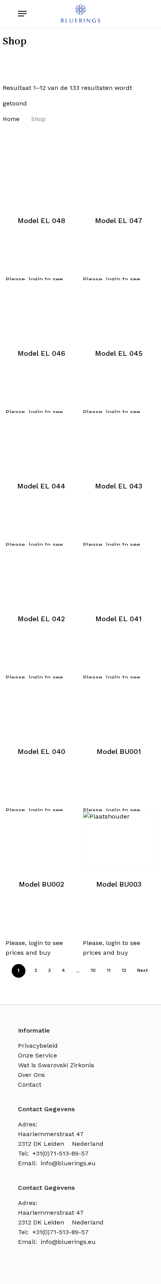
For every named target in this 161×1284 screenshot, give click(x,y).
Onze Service (37, 1055)
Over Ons (31, 1074)
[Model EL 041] (118, 575)
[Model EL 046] (41, 309)
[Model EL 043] (118, 442)
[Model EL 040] (41, 707)
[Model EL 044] (41, 442)
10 (93, 970)
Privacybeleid (38, 1045)
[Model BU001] (118, 707)
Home (11, 119)
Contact (29, 1084)
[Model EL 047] (118, 177)
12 (124, 970)
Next (142, 970)
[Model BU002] (41, 840)
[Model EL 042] (41, 575)
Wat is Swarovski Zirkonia (56, 1065)
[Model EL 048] (41, 177)
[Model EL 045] (118, 309)
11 (109, 970)
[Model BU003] (118, 840)
